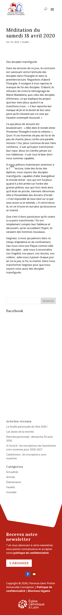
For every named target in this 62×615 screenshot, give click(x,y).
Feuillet (25, 41)
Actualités (12, 472)
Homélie (11, 492)
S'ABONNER (19, 563)
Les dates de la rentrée (20, 431)
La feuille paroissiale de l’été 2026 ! (27, 426)
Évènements (13, 482)
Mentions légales (39, 591)
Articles (10, 477)
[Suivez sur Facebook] (27, 574)
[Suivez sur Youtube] (34, 574)
